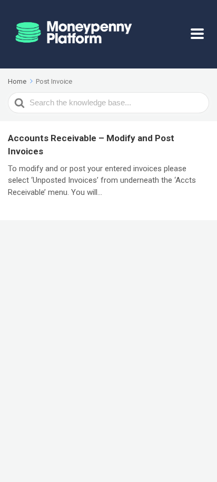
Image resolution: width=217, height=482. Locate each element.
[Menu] (200, 34)
